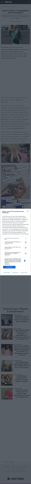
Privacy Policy (24, 272)
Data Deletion (7, 272)
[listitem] (15, 239)
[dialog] (15, 242)
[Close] (28, 211)
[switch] (25, 242)
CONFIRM (9, 267)
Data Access (15, 272)
